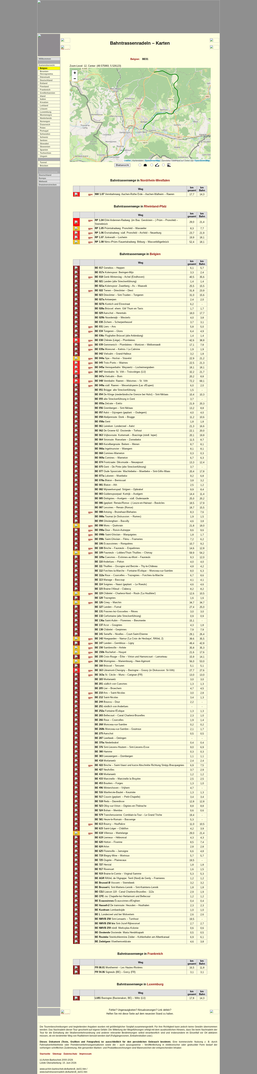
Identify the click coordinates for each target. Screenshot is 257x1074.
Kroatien (44, 102)
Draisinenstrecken (48, 184)
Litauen (43, 109)
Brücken (44, 165)
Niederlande (46, 118)
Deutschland (46, 80)
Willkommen (45, 59)
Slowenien (45, 146)
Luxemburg (45, 112)
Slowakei (44, 143)
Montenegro (46, 115)
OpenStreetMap (152, 160)
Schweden (45, 134)
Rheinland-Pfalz (155, 206)
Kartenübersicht (47, 65)
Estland (43, 83)
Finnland (44, 86)
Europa (42, 178)
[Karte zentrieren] (76, 194)
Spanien (44, 150)
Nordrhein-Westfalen (155, 180)
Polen (43, 128)
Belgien (134, 59)
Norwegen (45, 121)
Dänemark (45, 77)
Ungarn (43, 156)
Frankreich (45, 90)
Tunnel (43, 162)
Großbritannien (47, 93)
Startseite (45, 1054)
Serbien (43, 140)
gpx (90, 194)
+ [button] (75, 72)
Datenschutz (70, 1054)
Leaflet (127, 160)
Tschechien (45, 153)
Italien (43, 99)
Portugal (44, 131)
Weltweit (43, 181)
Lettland (44, 105)
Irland (43, 96)
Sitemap (56, 1054)
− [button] (75, 78)
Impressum (85, 1054)
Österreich (45, 124)
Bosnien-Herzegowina (46, 72)
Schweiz (44, 137)
